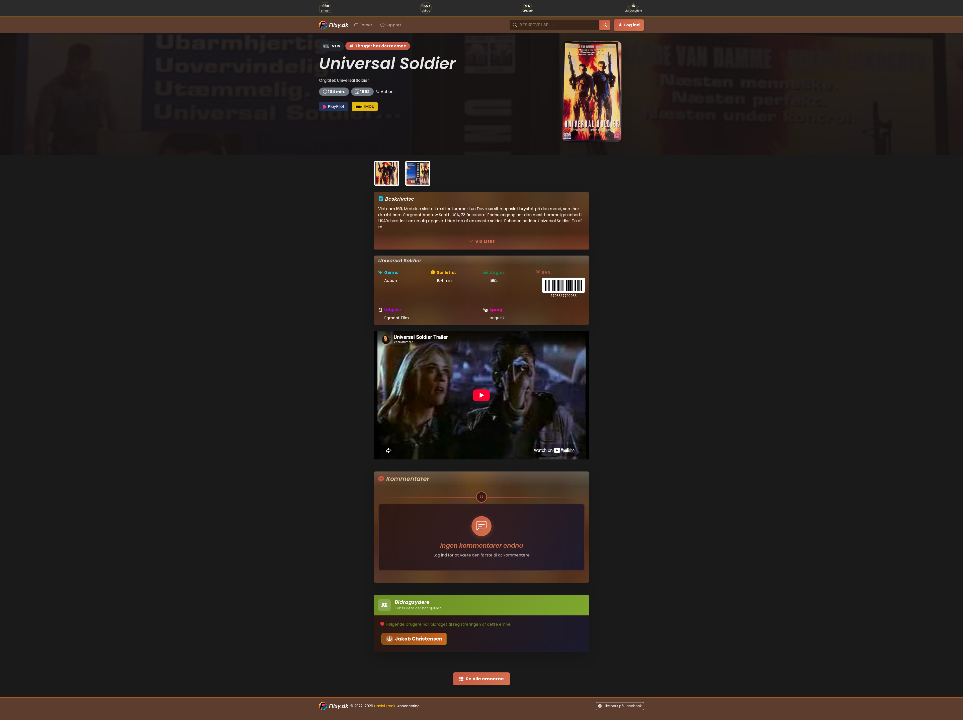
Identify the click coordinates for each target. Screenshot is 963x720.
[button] (563, 288)
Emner (365, 25)
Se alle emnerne (485, 679)
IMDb (368, 106)
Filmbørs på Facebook (623, 705)
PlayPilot (336, 106)
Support (393, 25)
